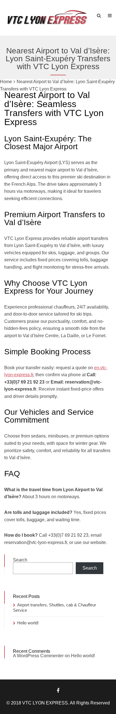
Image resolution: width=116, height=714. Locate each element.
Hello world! (28, 622)
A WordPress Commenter (38, 655)
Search (20, 559)
